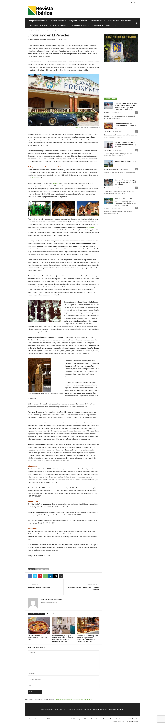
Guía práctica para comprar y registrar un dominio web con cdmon (126, 182)
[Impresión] (61, 576)
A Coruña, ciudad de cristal (39, 587)
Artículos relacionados (36, 614)
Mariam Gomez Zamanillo (38, 39)
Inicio (29, 31)
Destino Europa (57, 21)
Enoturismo (77, 127)
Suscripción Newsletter (116, 709)
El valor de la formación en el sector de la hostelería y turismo (125, 144)
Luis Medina (107, 131)
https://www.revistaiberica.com (49, 602)
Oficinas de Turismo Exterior (92, 719)
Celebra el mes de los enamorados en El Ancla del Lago (37, 638)
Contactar (111, 26)
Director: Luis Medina (93, 709)
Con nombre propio (132, 721)
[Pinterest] (40, 576)
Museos (105, 719)
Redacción (107, 112)
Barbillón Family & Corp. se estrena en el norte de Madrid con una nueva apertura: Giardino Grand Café (62, 638)
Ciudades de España (118, 721)
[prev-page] (96, 614)
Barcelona (42, 31)
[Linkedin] (50, 576)
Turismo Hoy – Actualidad (119, 21)
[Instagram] (134, 2)
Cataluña (35, 31)
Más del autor (51, 614)
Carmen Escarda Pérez (111, 169)
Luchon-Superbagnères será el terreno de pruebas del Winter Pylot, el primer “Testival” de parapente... (126, 106)
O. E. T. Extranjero (76, 719)
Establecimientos (79, 26)
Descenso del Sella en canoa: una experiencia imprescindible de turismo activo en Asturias (125, 202)
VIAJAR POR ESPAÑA (37, 21)
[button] (136, 23)
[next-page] (98, 614)
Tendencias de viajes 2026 (125, 161)
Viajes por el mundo (78, 21)
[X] (138, 2)
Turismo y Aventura (38, 26)
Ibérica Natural (132, 719)
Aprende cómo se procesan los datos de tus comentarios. (73, 699)
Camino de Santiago (59, 26)
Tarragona (56, 183)
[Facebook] (131, 2)
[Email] (55, 576)
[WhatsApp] (45, 576)
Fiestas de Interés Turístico (118, 719)
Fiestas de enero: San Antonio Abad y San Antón (83, 588)
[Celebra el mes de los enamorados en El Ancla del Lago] (39, 625)
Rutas (46, 569)
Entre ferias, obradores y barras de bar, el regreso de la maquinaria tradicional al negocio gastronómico (88, 638)
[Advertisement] (63, 562)
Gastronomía (97, 21)
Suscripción (97, 26)
